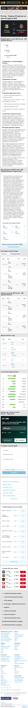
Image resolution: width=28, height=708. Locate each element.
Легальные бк (17, 656)
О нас (2, 677)
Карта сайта (3, 702)
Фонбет (2, 652)
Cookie (13, 706)
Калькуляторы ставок (19, 677)
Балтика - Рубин (7, 484)
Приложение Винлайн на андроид (13, 621)
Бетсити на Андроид (5, 641)
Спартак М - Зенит (7, 487)
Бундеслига (17, 672)
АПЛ (15, 670)
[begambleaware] (6, 698)
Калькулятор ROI (18, 682)
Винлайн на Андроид (5, 633)
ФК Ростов (4, 254)
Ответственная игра (5, 685)
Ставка (23, 510)
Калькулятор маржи (18, 680)
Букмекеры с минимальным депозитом (14, 604)
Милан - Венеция (6, 510)
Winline (7, 575)
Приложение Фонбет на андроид (13, 625)
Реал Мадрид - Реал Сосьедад (6, 536)
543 (11, 572)
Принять (24, 706)
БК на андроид (8, 600)
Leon (7, 586)
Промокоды (17, 645)
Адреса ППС (3, 683)
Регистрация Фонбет (5, 661)
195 (11, 587)
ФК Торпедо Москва (14, 254)
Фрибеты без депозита (10, 611)
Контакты (3, 679)
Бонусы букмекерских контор (12, 618)
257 (11, 576)
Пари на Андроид (5, 635)
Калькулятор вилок (18, 679)
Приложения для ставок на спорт (20, 661)
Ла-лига (16, 673)
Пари (15, 639)
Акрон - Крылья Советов (9, 495)
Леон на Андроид (4, 636)
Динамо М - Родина (8, 493)
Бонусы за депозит (18, 636)
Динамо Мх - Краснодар (9, 490)
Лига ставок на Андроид (6, 639)
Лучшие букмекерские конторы (12, 593)
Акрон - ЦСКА (5, 526)
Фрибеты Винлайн (5, 648)
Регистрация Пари (5, 658)
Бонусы (16, 633)
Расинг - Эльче (6, 521)
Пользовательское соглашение (6, 703)
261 (11, 580)
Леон (15, 641)
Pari (6, 578)
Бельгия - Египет (6, 547)
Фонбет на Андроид (5, 638)
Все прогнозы (14, 561)
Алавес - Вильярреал (5, 516)
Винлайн (16, 638)
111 (11, 583)
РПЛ (14, 22)
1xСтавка (8, 571)
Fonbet (7, 582)
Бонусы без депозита (9, 614)
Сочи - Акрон (5, 557)
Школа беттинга (4, 682)
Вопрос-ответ (3, 680)
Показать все (14, 499)
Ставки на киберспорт (19, 663)
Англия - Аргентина (7, 541)
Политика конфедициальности (6, 705)
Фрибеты (6, 607)
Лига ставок (3, 673)
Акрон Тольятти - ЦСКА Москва (11, 481)
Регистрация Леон (5, 659)
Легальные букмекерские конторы (13, 597)
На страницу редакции (13, 246)
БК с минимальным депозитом (18, 659)
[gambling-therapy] (15, 698)
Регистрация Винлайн (5, 656)
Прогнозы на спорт (18, 667)
